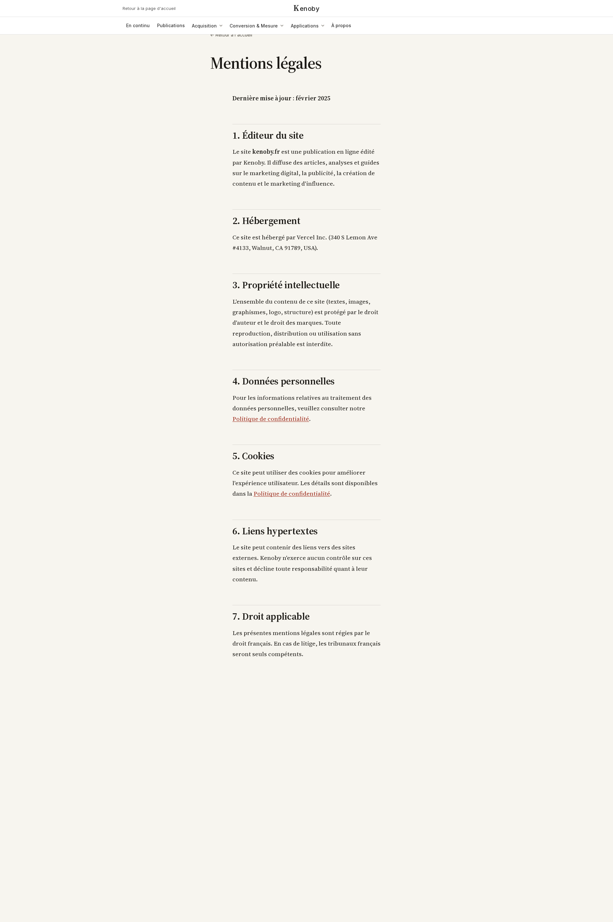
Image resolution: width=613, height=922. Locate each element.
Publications (171, 25)
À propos (341, 25)
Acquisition (204, 25)
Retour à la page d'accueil (149, 8)
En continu (138, 25)
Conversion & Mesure (254, 25)
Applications (305, 25)
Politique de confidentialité (270, 419)
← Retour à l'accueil (231, 34)
